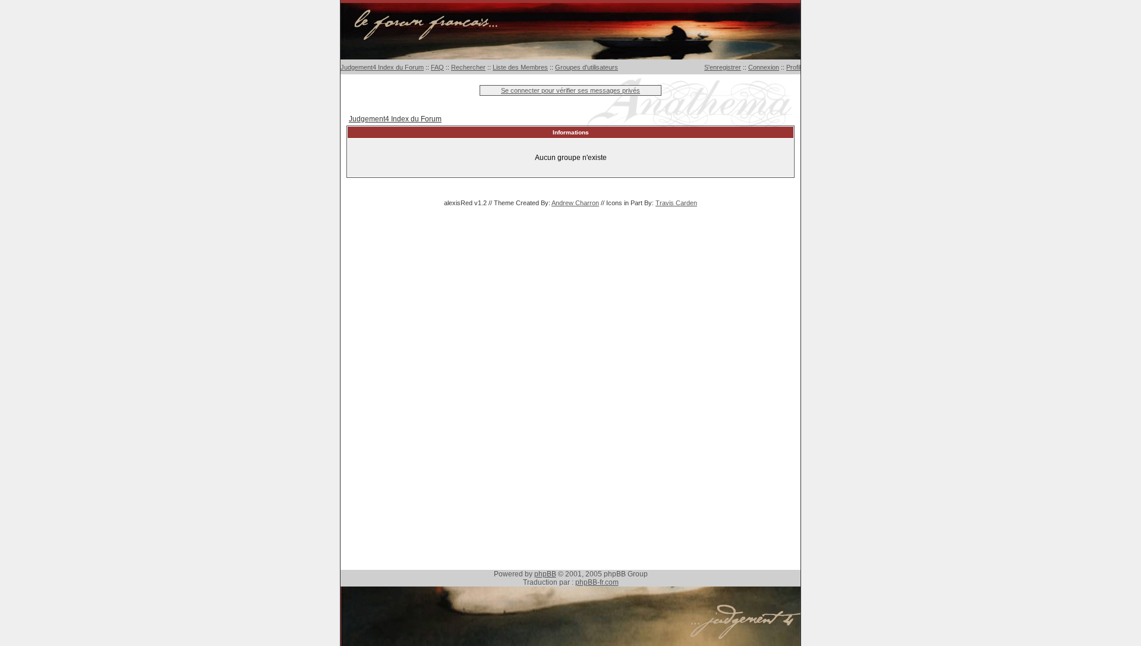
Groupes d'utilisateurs (586, 67)
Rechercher (468, 67)
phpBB (545, 574)
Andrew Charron (575, 202)
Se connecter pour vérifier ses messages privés (570, 90)
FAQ (437, 67)
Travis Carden (676, 202)
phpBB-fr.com (597, 582)
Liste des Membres (520, 67)
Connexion (763, 67)
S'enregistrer (722, 67)
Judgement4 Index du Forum (382, 67)
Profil (793, 67)
